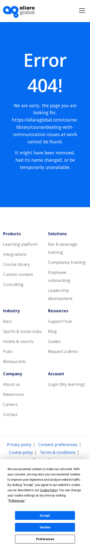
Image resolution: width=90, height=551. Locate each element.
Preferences (45, 539)
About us (11, 384)
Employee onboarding (59, 276)
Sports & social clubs (22, 331)
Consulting (13, 284)
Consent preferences (58, 444)
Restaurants (14, 361)
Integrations (14, 254)
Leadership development (60, 294)
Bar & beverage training (62, 248)
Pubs (7, 351)
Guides (54, 341)
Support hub (60, 321)
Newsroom (13, 394)
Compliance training (67, 262)
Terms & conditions (58, 452)
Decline (45, 527)
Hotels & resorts (18, 341)
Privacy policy (19, 444)
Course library (16, 264)
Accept (45, 515)
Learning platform (20, 244)
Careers (10, 404)
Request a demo (63, 351)
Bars (7, 321)
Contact (10, 414)
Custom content (18, 274)
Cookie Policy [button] (49, 490)
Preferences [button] (16, 501)
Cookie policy (21, 452)
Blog (52, 331)
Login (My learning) (66, 384)
